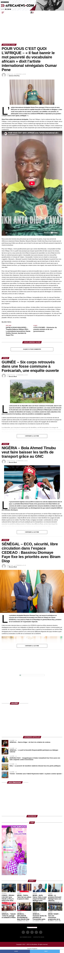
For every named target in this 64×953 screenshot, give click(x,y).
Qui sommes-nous (25, 937)
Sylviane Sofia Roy (14, 75)
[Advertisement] (32, 31)
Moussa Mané (13, 376)
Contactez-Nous (38, 937)
